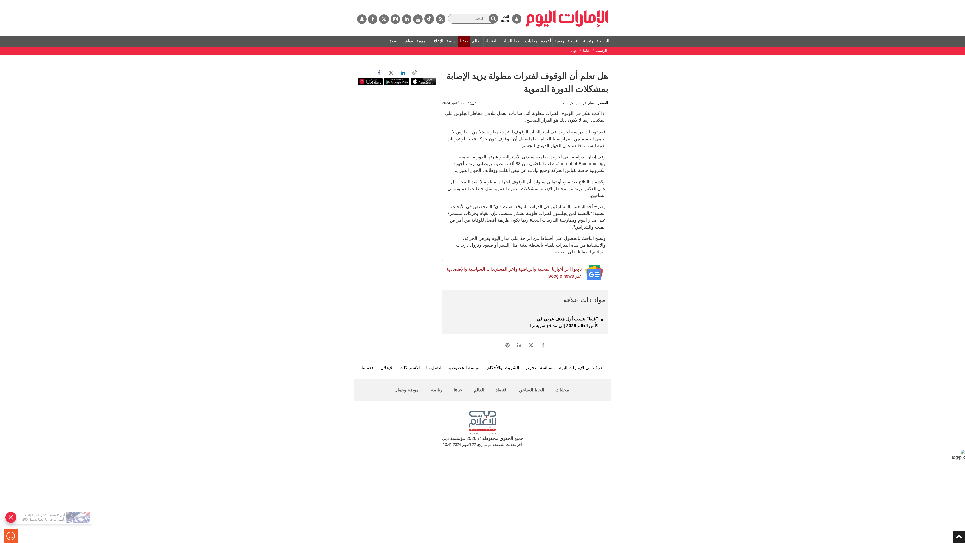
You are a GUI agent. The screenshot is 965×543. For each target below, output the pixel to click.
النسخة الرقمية (567, 41)
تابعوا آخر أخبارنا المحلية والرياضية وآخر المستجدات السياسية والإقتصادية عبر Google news (514, 273)
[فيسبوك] (372, 19)
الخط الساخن (511, 41)
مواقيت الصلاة (401, 41)
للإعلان (386, 367)
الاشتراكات (410, 367)
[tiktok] (429, 19)
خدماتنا (368, 367)
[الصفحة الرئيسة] (567, 2)
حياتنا (464, 41)
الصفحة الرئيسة (596, 41)
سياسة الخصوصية (464, 367)
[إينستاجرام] (395, 19)
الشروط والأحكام (503, 367)
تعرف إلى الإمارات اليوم (581, 367)
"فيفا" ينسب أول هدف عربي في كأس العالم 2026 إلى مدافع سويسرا (564, 322)
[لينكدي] (406, 19)
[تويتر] (384, 19)
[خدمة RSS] (440, 19)
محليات (531, 41)
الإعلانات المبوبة (430, 41)
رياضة (452, 41)
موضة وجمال (406, 389)
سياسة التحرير (538, 367)
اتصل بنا (433, 367)
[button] (493, 18)
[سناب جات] (362, 19)
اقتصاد (490, 41)
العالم (477, 41)
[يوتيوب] (418, 19)
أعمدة (546, 41)
